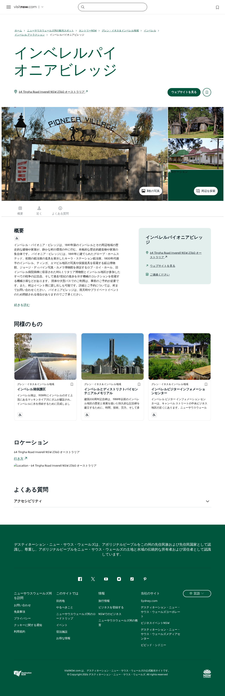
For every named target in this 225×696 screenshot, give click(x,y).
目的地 (60, 601)
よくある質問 (60, 213)
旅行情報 (104, 601)
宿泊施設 (62, 631)
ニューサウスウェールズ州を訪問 (33, 596)
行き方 (18, 458)
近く (39, 213)
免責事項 (19, 611)
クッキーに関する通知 (28, 625)
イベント (62, 625)
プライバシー (22, 618)
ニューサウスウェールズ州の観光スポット (50, 30)
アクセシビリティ (28, 501)
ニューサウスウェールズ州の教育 (118, 623)
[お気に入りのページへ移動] (217, 7)
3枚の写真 (153, 191)
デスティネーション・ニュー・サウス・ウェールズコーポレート (160, 612)
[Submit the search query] (82, 7)
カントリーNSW (88, 30)
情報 (101, 593)
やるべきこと (64, 607)
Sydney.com (149, 601)
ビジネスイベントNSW (155, 623)
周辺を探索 (208, 191)
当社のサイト (150, 593)
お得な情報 (63, 638)
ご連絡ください (160, 274)
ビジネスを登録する (111, 607)
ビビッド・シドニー (153, 645)
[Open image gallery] (85, 200)
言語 (197, 593)
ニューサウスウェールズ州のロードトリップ (76, 616)
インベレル (150, 30)
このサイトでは (67, 593)
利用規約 (19, 631)
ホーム (18, 30)
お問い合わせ (22, 605)
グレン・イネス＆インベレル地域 (120, 30)
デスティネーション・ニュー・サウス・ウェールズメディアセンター (160, 634)
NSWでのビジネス (109, 614)
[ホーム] (25, 7)
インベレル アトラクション (30, 35)
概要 (20, 213)
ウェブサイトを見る (184, 92)
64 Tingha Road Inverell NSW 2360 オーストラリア (52, 92)
